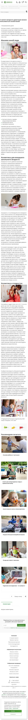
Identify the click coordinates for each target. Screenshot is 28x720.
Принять (13, 711)
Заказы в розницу (14, 655)
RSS (26, 11)
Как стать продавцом (14, 665)
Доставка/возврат (14, 660)
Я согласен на (15, 627)
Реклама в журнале (14, 669)
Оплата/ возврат (14, 658)
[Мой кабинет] (19, 2)
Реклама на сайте (14, 671)
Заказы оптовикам (14, 653)
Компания (14, 635)
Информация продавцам (14, 663)
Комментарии (6, 604)
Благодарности (14, 646)
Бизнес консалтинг (14, 673)
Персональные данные (14, 642)
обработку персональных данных (18, 627)
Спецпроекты (14, 667)
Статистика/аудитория (14, 644)
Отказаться (13, 714)
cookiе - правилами (13, 708)
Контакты (14, 684)
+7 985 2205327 (15, 680)
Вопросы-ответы (14, 651)
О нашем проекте (14, 638)
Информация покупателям (14, 649)
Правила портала (14, 640)
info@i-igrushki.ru (15, 682)
